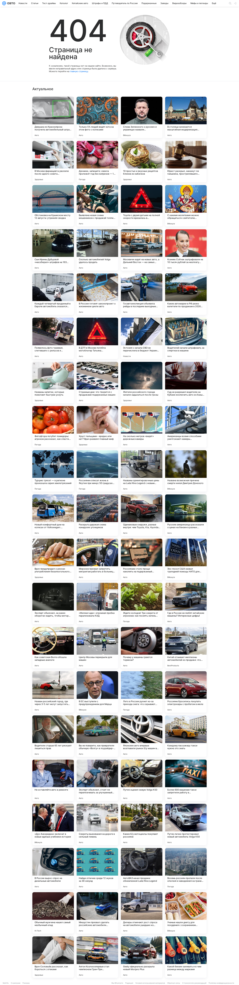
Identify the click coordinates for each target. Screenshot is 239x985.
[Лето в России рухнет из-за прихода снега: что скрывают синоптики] (141, 692)
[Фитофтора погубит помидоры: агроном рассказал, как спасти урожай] (53, 426)
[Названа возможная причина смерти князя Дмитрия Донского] (186, 471)
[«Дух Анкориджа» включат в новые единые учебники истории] (53, 824)
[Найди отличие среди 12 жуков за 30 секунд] (97, 868)
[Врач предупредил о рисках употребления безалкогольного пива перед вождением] (53, 559)
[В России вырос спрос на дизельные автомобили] (53, 868)
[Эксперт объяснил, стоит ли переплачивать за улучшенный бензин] (97, 780)
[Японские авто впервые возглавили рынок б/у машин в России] (141, 736)
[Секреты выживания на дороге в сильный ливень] (97, 824)
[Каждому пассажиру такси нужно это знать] (186, 736)
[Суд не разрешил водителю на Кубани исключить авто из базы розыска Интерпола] (186, 382)
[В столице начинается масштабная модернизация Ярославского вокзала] (186, 117)
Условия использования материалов (150, 983)
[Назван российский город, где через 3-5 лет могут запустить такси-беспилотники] (53, 692)
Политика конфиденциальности (221, 983)
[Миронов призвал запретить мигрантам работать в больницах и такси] (97, 559)
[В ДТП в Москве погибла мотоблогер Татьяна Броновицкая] (97, 338)
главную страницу (79, 71)
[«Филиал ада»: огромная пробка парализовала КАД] (97, 603)
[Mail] (4, 3)
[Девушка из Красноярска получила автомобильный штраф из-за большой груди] (53, 117)
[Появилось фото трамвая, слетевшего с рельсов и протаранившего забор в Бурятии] (53, 338)
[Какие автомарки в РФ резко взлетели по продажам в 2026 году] (186, 294)
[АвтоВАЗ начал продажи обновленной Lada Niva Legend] (141, 868)
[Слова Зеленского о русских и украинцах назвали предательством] (141, 117)
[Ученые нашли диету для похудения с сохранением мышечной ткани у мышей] (186, 913)
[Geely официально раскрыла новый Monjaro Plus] (141, 957)
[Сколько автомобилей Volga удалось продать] (97, 250)
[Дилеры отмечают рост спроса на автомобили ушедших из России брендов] (141, 913)
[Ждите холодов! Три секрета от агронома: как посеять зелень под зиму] (141, 603)
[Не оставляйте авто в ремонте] (53, 780)
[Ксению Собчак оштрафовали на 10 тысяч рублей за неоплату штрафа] (186, 250)
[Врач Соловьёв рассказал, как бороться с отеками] (53, 957)
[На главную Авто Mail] (10, 3)
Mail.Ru (6, 983)
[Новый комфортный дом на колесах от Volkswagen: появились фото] (53, 515)
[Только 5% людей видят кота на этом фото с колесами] (97, 117)
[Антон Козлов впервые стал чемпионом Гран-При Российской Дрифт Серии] (97, 957)
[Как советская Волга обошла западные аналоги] (53, 647)
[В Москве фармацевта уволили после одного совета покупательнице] (53, 161)
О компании (15, 983)
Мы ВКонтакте (117, 983)
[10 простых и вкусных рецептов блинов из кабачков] (141, 161)
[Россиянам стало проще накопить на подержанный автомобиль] (141, 559)
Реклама (26, 983)
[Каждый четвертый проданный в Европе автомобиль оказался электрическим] (53, 294)
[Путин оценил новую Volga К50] (141, 780)
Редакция (129, 983)
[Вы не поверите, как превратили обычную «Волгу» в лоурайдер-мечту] (97, 736)
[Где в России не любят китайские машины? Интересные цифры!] (186, 603)
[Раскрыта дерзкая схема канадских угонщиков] (97, 515)
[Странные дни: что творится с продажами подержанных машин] (97, 382)
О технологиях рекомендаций (194, 983)
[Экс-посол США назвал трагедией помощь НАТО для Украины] (186, 559)
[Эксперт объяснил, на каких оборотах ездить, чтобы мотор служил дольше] (53, 603)
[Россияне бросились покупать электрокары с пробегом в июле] (186, 692)
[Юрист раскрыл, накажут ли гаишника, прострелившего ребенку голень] (186, 161)
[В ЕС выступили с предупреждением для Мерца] (97, 692)
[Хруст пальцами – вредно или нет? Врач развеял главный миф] (97, 426)
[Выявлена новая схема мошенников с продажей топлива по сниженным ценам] (97, 206)
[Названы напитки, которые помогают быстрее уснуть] (53, 382)
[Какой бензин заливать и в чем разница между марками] (186, 957)
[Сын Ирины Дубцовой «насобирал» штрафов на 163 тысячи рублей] (53, 250)
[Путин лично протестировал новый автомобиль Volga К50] (186, 824)
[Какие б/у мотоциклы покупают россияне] (141, 824)
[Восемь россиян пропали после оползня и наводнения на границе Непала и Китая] (186, 868)
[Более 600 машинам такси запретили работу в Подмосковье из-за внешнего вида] (186, 780)
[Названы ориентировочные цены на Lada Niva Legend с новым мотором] (141, 471)
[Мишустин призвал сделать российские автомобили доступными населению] (97, 913)
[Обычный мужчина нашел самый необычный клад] (53, 913)
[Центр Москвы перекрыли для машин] (97, 647)
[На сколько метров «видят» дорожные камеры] (141, 426)
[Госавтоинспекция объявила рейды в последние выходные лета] (141, 294)
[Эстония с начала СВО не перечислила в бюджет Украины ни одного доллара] (141, 338)
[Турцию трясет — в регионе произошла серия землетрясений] (53, 471)
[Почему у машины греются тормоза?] (141, 647)
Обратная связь (173, 983)
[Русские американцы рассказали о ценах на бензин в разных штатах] (186, 515)
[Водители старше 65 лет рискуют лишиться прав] (53, 736)
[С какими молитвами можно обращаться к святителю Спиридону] (186, 206)
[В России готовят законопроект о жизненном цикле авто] (97, 294)
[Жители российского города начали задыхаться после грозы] (141, 382)
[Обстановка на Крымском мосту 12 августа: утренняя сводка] (53, 206)
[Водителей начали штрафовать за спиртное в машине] (186, 338)
